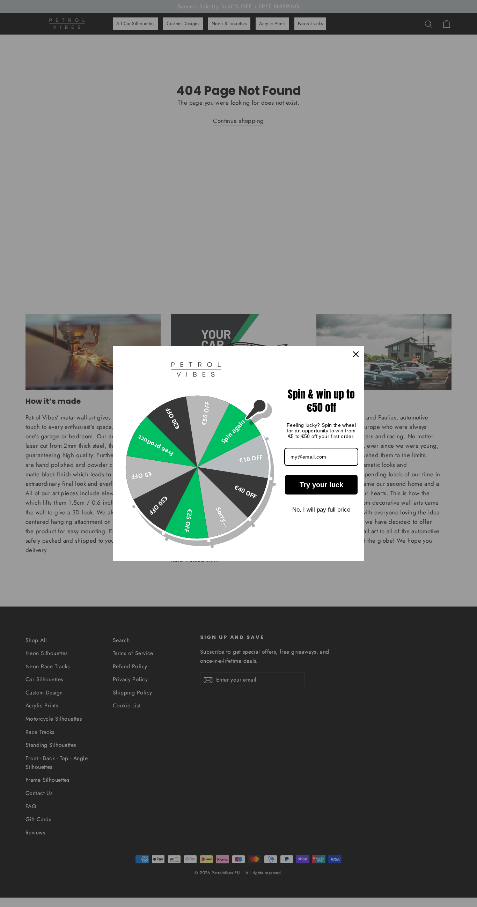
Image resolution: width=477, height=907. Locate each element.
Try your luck (321, 485)
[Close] (355, 354)
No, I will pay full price (321, 509)
